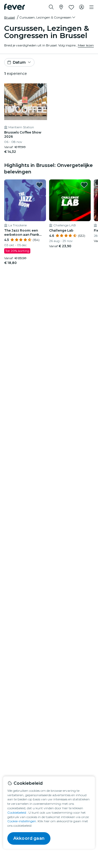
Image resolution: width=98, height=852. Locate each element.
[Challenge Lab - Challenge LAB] (70, 200)
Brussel (9, 17)
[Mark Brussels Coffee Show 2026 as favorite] (40, 85)
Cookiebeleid (16, 812)
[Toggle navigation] (91, 7)
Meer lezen (86, 45)
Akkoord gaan (28, 838)
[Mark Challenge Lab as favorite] (84, 185)
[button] (47, 17)
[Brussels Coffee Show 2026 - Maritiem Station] (25, 101)
